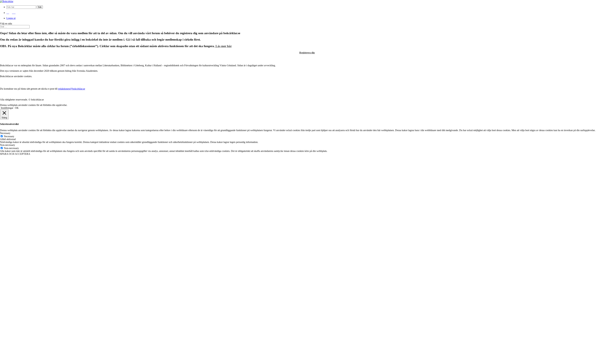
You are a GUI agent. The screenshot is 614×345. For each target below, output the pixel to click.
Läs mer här (223, 46)
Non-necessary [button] (7, 145)
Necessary (9, 136)
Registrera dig (307, 52)
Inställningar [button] (7, 108)
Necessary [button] (5, 133)
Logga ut (11, 18)
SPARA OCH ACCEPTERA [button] (15, 154)
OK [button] (17, 108)
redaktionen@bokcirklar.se (71, 88)
